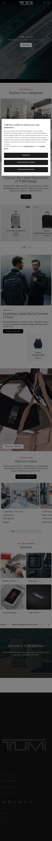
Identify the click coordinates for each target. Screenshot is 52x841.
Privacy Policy (29, 146)
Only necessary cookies (26, 162)
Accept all (26, 155)
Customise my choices (26, 169)
